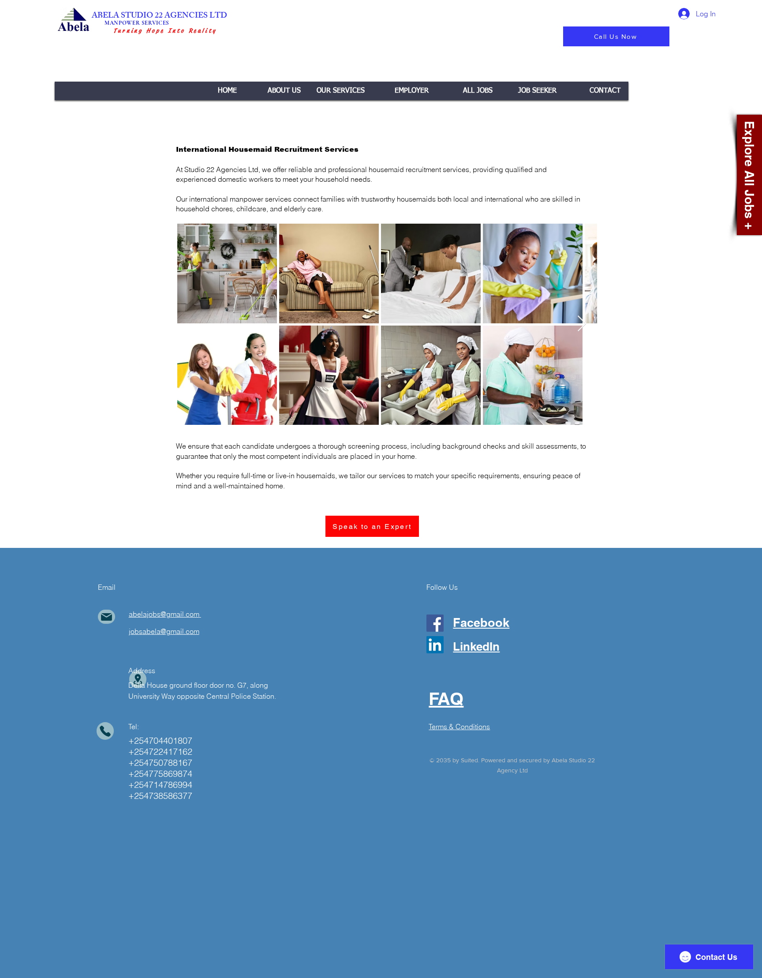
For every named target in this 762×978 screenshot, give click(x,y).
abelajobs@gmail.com (164, 614)
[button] (341, 91)
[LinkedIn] (435, 644)
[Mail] (106, 617)
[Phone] (105, 731)
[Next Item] (582, 324)
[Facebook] (435, 623)
